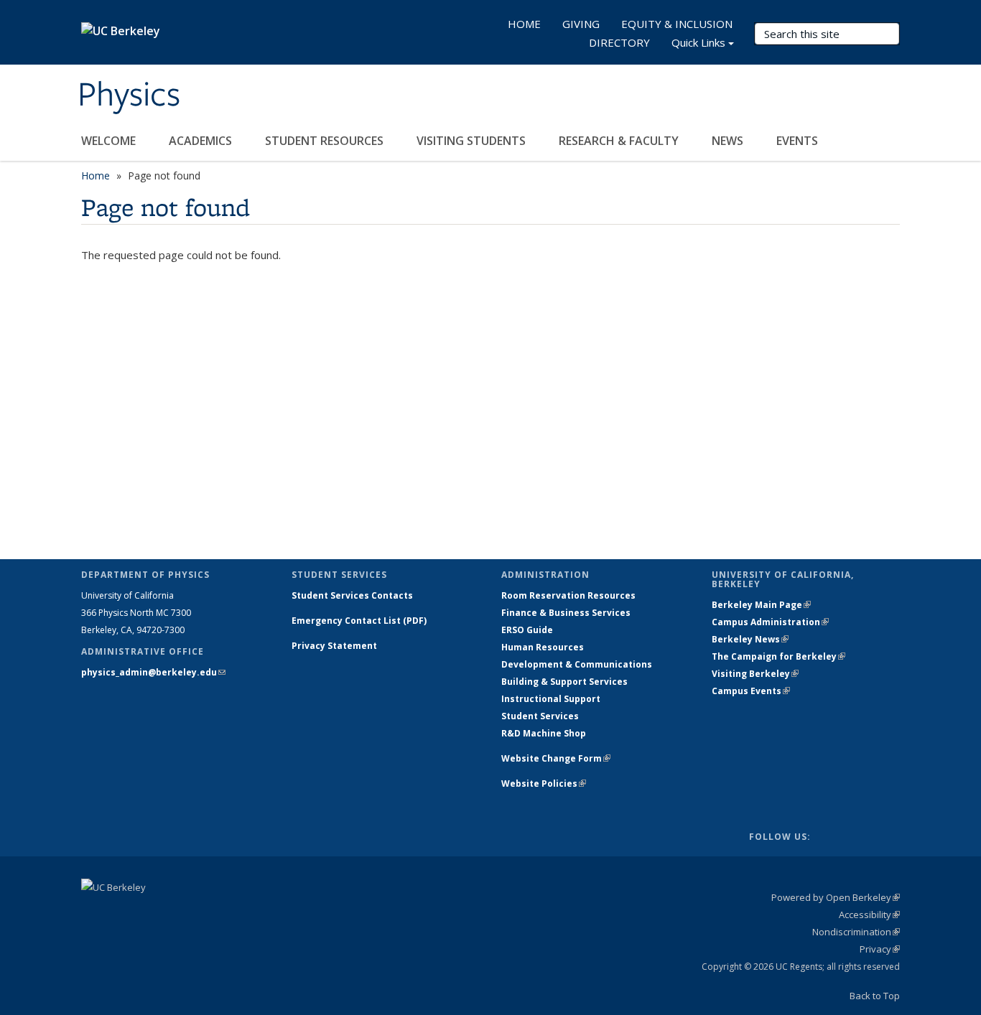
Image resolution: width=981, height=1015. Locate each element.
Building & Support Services (564, 681)
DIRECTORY (619, 42)
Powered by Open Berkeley (835, 897)
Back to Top (875, 995)
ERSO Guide (527, 630)
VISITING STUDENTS (473, 141)
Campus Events (751, 691)
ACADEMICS (202, 141)
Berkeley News (750, 639)
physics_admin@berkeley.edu (153, 672)
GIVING (581, 24)
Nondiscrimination (856, 931)
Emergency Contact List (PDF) (359, 620)
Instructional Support (550, 699)
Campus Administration (770, 622)
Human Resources (542, 647)
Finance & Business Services (566, 613)
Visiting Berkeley (755, 674)
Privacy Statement (334, 646)
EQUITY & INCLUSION (677, 24)
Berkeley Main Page (761, 605)
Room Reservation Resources (568, 595)
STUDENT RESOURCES (325, 141)
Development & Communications (576, 664)
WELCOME (110, 141)
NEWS (729, 141)
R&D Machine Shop (543, 733)
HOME (524, 24)
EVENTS (798, 141)
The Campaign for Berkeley (778, 656)
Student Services (540, 716)
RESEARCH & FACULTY (620, 141)
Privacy (880, 948)
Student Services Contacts (352, 595)
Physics (129, 95)
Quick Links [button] (698, 42)
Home (95, 175)
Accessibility (869, 914)
